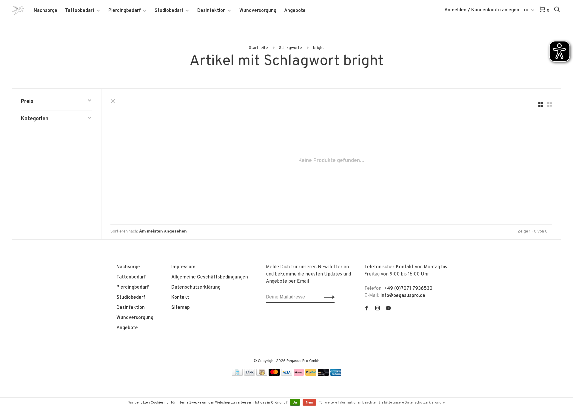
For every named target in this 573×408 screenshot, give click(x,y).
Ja (295, 402)
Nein (309, 402)
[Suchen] (557, 10)
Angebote (295, 11)
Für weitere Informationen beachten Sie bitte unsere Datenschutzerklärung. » (382, 402)
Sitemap (180, 308)
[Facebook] (366, 309)
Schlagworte (290, 47)
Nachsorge (45, 11)
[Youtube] (388, 309)
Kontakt (180, 298)
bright (318, 47)
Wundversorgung (257, 11)
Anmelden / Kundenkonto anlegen (481, 10)
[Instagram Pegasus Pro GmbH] (377, 309)
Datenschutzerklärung (196, 287)
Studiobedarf (169, 11)
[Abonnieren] (328, 297)
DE (526, 10)
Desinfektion (211, 11)
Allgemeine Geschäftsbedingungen (209, 277)
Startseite (258, 47)
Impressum (183, 267)
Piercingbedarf (124, 11)
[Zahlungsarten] (237, 375)
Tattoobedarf (80, 11)
